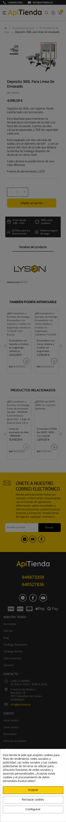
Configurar (33, 809)
